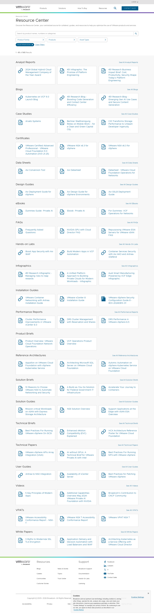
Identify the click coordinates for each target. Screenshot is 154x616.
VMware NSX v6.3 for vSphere (77, 147)
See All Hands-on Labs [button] (128, 244)
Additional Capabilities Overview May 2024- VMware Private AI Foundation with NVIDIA (79, 497)
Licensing (82, 583)
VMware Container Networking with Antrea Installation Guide (37, 300)
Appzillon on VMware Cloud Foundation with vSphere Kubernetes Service (39, 365)
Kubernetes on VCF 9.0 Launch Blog (37, 98)
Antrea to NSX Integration (38, 474)
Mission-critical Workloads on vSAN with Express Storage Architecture (38, 411)
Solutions (62, 8)
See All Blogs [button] (132, 89)
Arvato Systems (33, 121)
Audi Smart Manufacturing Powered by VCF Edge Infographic (121, 276)
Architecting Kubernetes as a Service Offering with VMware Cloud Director (122, 542)
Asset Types (84, 40)
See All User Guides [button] (130, 467)
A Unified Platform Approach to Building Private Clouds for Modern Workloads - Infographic (80, 277)
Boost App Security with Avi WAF (39, 252)
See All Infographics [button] (130, 266)
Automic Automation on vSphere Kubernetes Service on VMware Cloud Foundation (122, 367)
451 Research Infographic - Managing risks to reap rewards (38, 276)
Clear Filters (40, 45)
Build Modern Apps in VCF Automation (80, 252)
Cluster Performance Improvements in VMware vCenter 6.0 (38, 322)
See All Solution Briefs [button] (129, 380)
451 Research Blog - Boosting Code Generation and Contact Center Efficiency (80, 101)
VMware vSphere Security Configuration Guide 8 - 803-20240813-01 (121, 300)
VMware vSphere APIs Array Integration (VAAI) (39, 453)
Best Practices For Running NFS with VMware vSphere (122, 453)
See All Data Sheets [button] (130, 163)
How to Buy (82, 8)
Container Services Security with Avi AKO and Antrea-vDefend (122, 254)
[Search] (136, 33)
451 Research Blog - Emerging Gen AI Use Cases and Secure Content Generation (123, 101)
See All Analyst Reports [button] (128, 62)
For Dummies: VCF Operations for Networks (120, 212)
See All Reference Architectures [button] (125, 355)
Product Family (23, 40)
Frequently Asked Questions (34, 231)
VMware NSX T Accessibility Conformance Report (81, 518)
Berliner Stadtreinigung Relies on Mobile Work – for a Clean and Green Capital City (81, 125)
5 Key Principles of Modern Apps (38, 494)
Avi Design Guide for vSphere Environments (78, 193)
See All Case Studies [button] (129, 114)
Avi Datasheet (74, 170)
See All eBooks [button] (132, 203)
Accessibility (27, 604)
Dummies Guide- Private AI (39, 211)
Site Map (71, 604)
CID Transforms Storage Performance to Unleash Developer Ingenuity (120, 124)
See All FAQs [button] (132, 222)
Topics (60, 573)
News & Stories (63, 569)
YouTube (110, 573)
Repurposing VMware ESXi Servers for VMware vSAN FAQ (121, 232)
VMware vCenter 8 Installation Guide (76, 299)
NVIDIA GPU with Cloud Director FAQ (79, 231)
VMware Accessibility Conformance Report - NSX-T (39, 520)
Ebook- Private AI (76, 211)
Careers (39, 573)
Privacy (49, 604)
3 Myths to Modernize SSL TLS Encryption (38, 540)
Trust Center (62, 578)
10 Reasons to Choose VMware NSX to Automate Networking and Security (38, 390)
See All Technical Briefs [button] (128, 423)
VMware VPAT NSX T (119, 517)
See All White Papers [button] (129, 532)
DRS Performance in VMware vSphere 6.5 (118, 320)
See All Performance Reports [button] (126, 312)
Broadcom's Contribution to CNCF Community (122, 494)
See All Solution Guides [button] (128, 402)
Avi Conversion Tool (35, 170)
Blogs (39, 569)
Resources (103, 8)
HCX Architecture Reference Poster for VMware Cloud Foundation (123, 433)
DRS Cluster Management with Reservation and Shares (81, 320)
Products (43, 8)
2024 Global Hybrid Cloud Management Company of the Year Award (38, 72)
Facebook (110, 562)
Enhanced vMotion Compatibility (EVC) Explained (76, 433)
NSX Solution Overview (78, 409)
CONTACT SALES (130, 8)
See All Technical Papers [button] (128, 445)
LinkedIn (110, 566)
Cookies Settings (137, 597)
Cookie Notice (79, 610)
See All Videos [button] (132, 486)
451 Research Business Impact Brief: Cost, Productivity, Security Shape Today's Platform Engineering (122, 75)
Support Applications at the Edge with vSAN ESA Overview (122, 411)
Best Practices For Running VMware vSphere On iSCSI (39, 432)
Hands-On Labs (84, 578)
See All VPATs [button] (132, 510)
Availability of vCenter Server (78, 475)
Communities (41, 578)
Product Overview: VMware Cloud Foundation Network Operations (39, 344)
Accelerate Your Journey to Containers (122, 388)
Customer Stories (43, 583)
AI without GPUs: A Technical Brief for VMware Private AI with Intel (80, 455)
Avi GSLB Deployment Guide (120, 193)
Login (133, 2)
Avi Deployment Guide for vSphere (38, 193)
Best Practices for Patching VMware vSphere (121, 475)
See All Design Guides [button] (129, 184)
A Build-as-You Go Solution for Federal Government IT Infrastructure (80, 390)
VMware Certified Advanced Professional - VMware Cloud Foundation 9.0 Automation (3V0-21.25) (39, 150)
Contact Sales (112, 577)
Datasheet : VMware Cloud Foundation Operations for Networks (121, 173)
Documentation (84, 573)
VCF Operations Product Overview (79, 342)
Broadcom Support (85, 569)
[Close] (148, 593)
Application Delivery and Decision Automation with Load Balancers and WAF (79, 542)
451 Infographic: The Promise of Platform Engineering (77, 72)
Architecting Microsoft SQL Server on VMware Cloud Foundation (80, 365)
